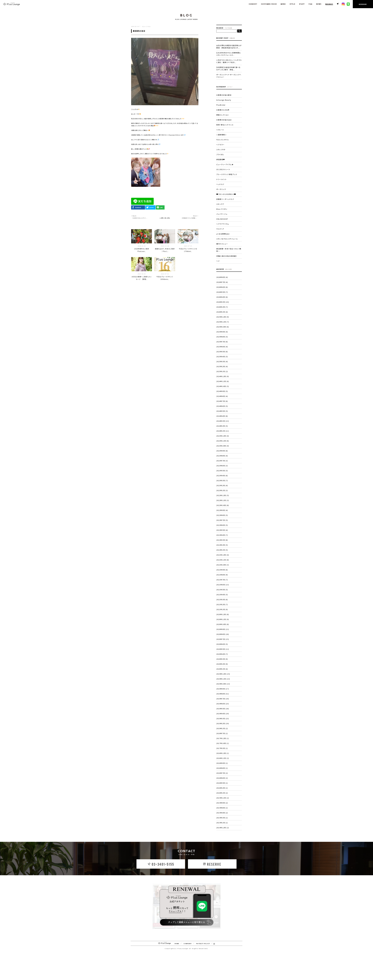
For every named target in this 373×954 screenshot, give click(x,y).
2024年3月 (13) (222, 421)
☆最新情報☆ (221, 134)
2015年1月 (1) (222, 822)
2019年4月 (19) (222, 713)
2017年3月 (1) (222, 748)
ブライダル (220, 154)
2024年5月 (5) (222, 411)
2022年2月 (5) (222, 545)
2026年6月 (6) (222, 287)
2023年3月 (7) (222, 480)
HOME (177, 943)
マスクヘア (220, 229)
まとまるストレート (223, 169)
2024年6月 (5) (222, 406)
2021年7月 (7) (222, 580)
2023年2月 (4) (222, 485)
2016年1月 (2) (222, 793)
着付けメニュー (222, 244)
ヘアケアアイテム (222, 224)
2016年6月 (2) (222, 778)
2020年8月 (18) (222, 634)
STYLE (292, 4)
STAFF (302, 4)
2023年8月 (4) (222, 456)
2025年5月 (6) (222, 351)
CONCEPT (253, 4)
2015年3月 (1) (222, 818)
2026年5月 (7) (222, 292)
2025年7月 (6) (222, 341)
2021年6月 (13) (222, 584)
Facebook (138, 207)
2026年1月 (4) (222, 312)
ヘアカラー (220, 144)
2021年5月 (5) (222, 589)
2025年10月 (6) (222, 327)
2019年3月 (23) (222, 718)
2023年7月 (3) (222, 460)
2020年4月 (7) (222, 654)
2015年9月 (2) (222, 803)
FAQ (310, 4)
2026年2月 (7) (222, 307)
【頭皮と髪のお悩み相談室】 (226, 256)
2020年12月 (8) (222, 614)
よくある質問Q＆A (222, 234)
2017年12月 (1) (222, 738)
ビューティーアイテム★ (225, 164)
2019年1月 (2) (222, 728)
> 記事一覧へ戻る (164, 218)
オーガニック (221, 189)
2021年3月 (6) (222, 599)
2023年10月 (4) (222, 446)
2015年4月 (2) (222, 813)
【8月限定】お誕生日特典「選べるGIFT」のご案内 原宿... (228, 68)
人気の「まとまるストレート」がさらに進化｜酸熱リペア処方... (229, 61)
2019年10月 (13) (223, 684)
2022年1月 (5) (222, 550)
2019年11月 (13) (223, 679)
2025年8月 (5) (222, 337)
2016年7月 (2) (222, 773)
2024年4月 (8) (222, 416)
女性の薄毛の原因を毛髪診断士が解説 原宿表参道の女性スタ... (229, 46)
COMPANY (188, 943)
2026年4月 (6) (222, 297)
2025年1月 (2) (222, 371)
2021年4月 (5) (222, 594)
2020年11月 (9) (222, 619)
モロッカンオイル (222, 139)
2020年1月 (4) (222, 669)
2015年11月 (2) (222, 798)
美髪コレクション (222, 115)
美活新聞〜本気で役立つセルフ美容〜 (228, 250)
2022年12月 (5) (222, 495)
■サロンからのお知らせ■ (226, 194)
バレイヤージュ (221, 214)
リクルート (220, 130)
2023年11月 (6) (222, 441)
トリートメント (221, 179)
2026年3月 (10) (222, 302)
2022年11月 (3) (222, 500)
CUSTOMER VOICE (269, 4)
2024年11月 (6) (222, 381)
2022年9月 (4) (222, 510)
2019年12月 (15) (223, 674)
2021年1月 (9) (222, 609)
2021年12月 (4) (222, 555)
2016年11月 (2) (222, 758)
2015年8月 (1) (222, 808)
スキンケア (220, 204)
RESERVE (363, 4)
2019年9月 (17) (222, 689)
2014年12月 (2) (222, 827)
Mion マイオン (221, 209)
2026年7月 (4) (222, 282)
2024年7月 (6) (222, 401)
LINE (161, 207)
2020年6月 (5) (222, 644)
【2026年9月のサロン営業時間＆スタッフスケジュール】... (228, 54)
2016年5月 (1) (222, 783)
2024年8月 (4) (222, 396)
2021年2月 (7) (222, 604)
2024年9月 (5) (222, 391)
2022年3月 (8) (222, 540)
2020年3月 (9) (222, 659)
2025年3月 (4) (222, 361)
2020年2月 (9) (222, 664)
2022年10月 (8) (222, 505)
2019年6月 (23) (222, 703)
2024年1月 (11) (222, 431)
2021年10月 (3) (222, 565)
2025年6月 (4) (222, 346)
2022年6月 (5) (222, 525)
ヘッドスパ (220, 184)
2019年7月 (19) (222, 699)
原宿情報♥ (220, 159)
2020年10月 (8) (222, 624)
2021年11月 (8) (222, 560)
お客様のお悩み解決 (223, 95)
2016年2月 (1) (222, 788)
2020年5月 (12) (222, 649)
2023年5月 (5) (222, 470)
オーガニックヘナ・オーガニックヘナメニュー (228, 75)
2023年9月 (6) (222, 451)
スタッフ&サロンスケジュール (227, 239)
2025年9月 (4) (222, 332)
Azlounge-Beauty (223, 100)
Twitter (151, 207)
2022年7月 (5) (222, 520)
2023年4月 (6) (222, 475)
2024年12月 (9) (222, 376)
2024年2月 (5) (222, 426)
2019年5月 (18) (222, 708)
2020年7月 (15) (222, 639)
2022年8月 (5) (222, 515)
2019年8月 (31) (222, 694)
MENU (283, 4)
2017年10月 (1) (222, 743)
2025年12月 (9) (222, 317)
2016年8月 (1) (222, 768)
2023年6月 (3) (222, 465)
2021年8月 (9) (222, 575)
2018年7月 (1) (222, 733)
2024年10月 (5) (222, 386)
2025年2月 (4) (222, 366)
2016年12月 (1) (222, 753)
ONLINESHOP (222, 219)
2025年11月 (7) (222, 322)
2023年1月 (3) (222, 490)
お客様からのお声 (222, 110)
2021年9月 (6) (222, 570)
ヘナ (218, 261)
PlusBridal (220, 105)
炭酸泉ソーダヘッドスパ (225, 199)
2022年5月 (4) (222, 530)
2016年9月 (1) (222, 763)
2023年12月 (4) (222, 436)
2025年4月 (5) (222, 356)
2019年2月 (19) (222, 723)
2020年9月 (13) (222, 629)
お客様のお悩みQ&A (224, 120)
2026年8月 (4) (222, 277)
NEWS (318, 4)
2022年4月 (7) (222, 535)
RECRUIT (329, 4)
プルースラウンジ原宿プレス (226, 174)
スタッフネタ (220, 149)
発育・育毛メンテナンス (224, 125)
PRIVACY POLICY (203, 943)
